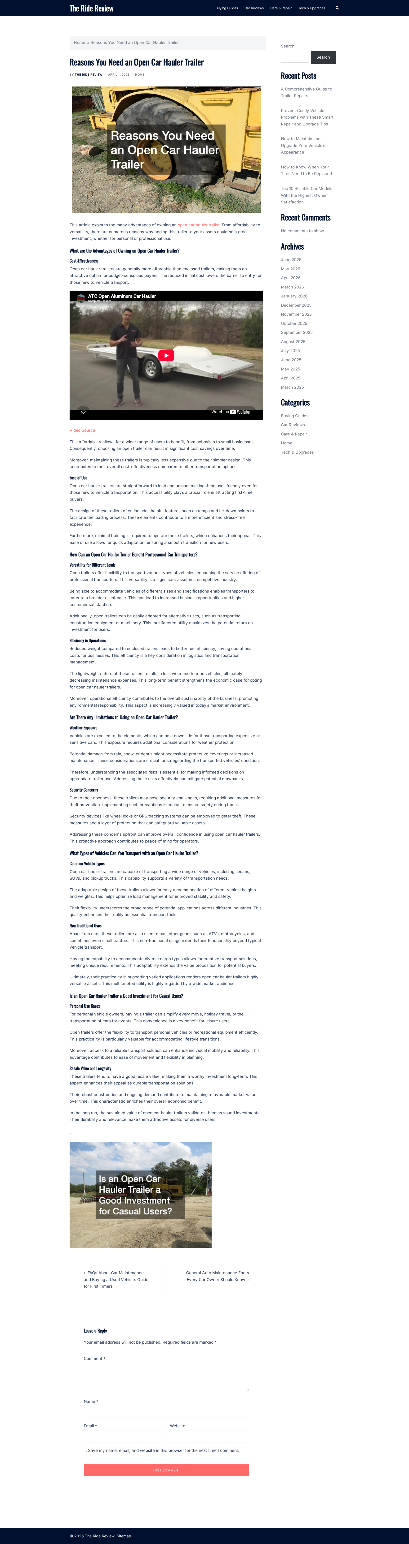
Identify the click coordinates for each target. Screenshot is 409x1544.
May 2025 (290, 369)
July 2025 (290, 350)
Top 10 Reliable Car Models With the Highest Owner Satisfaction (306, 195)
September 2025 (297, 332)
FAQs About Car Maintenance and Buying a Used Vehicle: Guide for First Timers (116, 1279)
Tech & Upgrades (311, 8)
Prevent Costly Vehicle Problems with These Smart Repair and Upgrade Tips (307, 117)
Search (287, 46)
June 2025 (291, 359)
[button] (337, 8)
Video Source (82, 430)
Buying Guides (227, 8)
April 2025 (290, 378)
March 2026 (292, 287)
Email (90, 1426)
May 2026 (290, 269)
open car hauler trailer (198, 225)
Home (79, 42)
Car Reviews (254, 8)
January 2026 (294, 296)
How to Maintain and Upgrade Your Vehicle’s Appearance (303, 145)
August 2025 (293, 341)
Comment (95, 1358)
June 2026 (291, 259)
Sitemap (124, 1536)
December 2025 (296, 305)
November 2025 (296, 314)
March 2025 (292, 387)
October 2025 (294, 323)
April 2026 (291, 277)
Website (177, 1426)
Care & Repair (281, 8)
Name (91, 1401)
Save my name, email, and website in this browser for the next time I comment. (163, 1450)
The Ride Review (92, 7)
